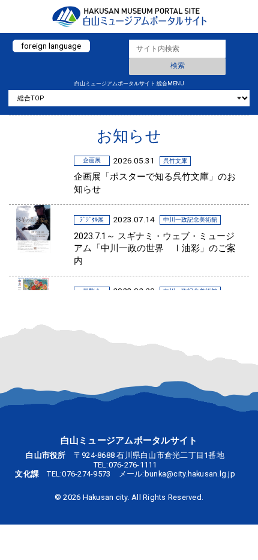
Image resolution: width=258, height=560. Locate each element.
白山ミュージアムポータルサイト (129, 16)
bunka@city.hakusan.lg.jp (190, 473)
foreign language (51, 45)
